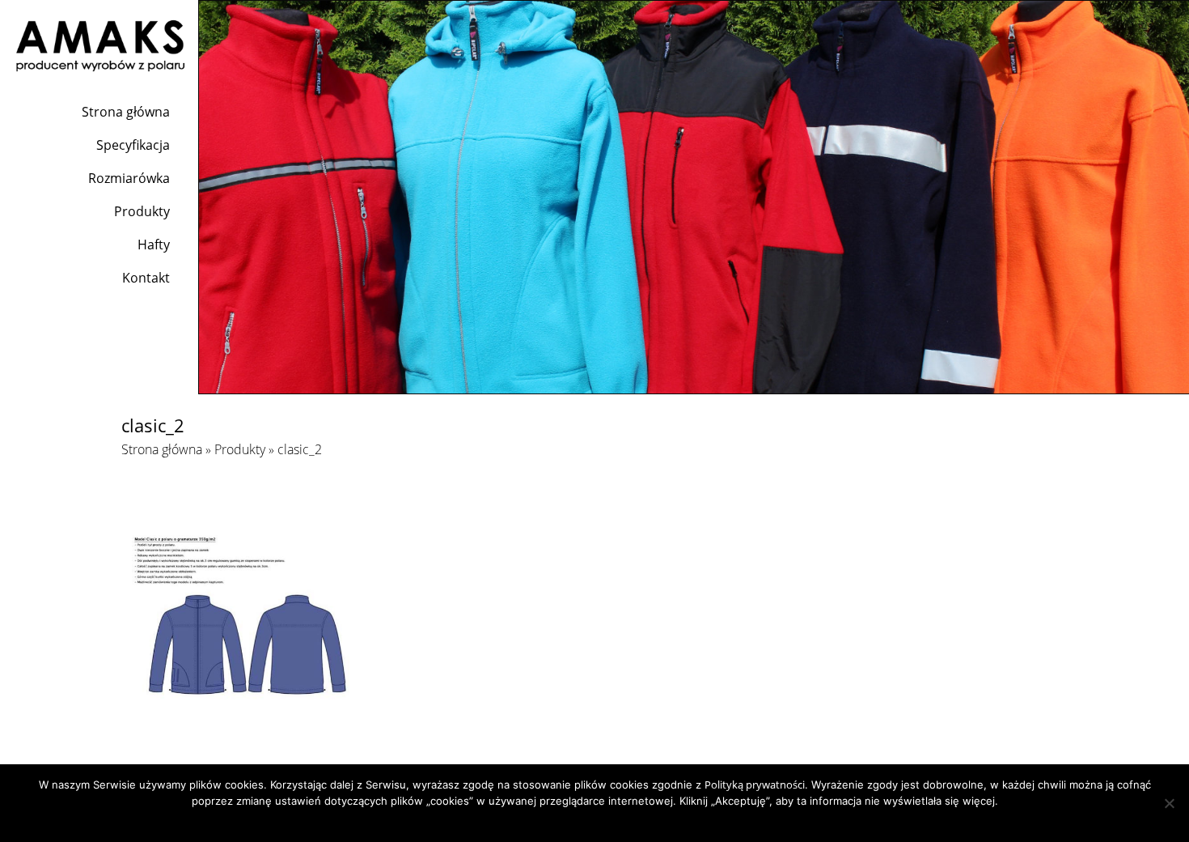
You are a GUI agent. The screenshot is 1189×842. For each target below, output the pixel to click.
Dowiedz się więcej (626, 821)
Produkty (142, 211)
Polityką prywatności (755, 784)
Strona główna (126, 112)
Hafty (154, 244)
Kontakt (146, 278)
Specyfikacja (133, 145)
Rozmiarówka (129, 178)
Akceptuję (550, 821)
